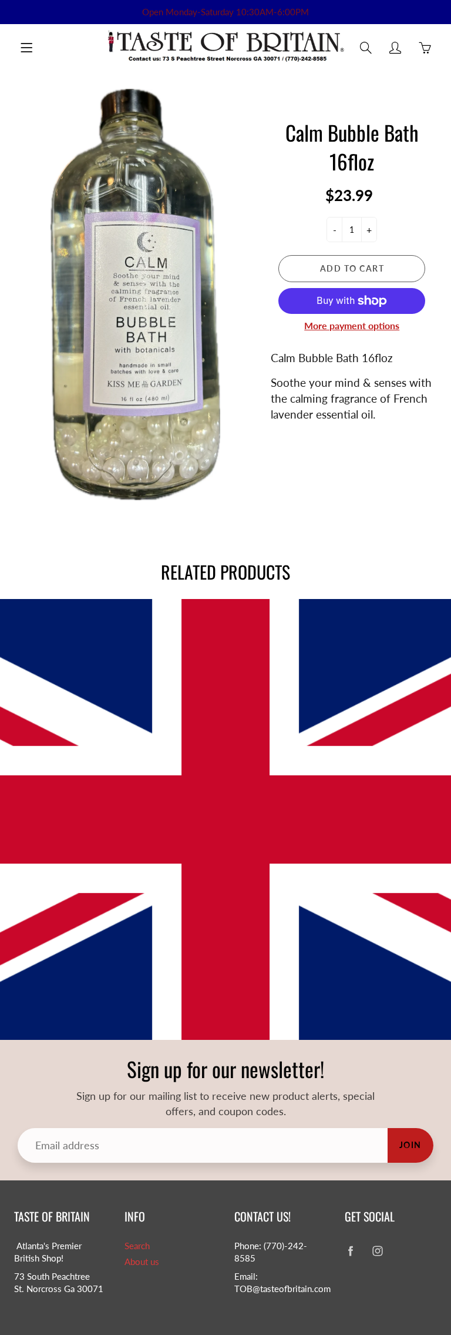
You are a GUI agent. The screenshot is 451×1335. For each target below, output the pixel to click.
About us (141, 1262)
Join (410, 1145)
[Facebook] (351, 1250)
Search (137, 1246)
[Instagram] (378, 1250)
